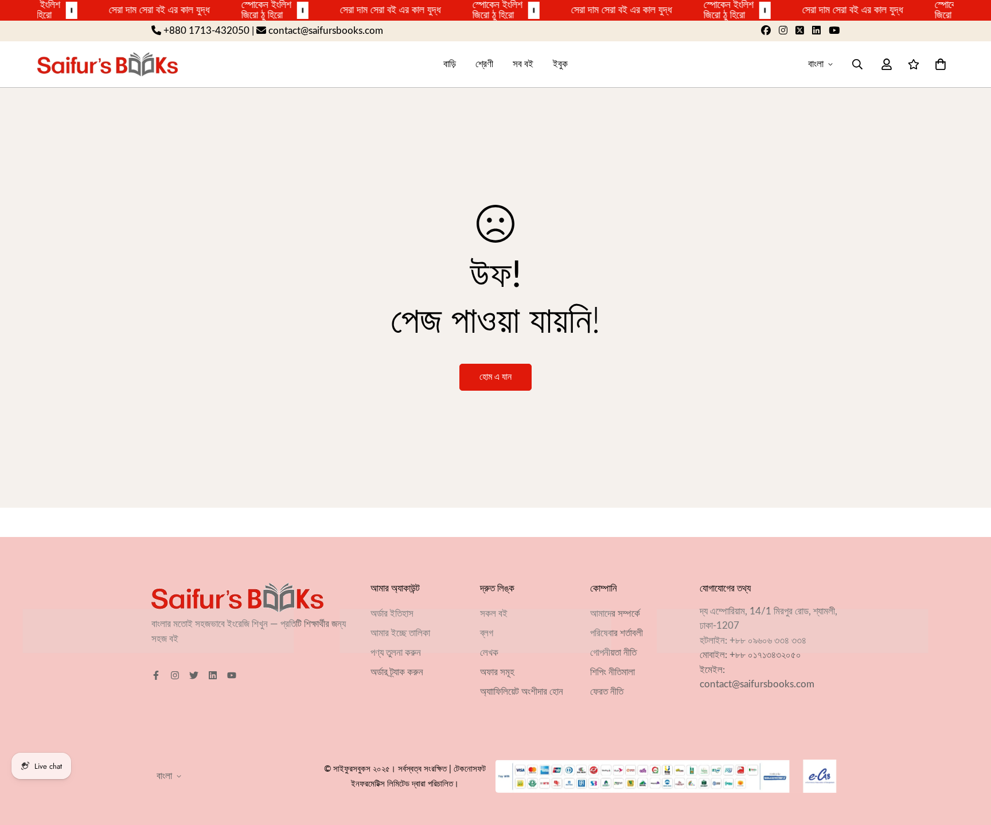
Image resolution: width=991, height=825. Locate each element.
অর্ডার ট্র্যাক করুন (396, 672)
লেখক (489, 652)
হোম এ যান (495, 377)
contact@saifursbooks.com (757, 684)
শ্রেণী (484, 64)
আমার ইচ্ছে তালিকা (400, 633)
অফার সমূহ (497, 672)
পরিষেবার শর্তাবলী (616, 633)
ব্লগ (486, 633)
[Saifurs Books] (107, 64)
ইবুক (560, 64)
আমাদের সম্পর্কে (615, 613)
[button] (938, 63)
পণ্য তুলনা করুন (395, 652)
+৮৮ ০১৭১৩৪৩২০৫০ (765, 655)
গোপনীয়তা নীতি (613, 652)
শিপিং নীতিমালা (612, 672)
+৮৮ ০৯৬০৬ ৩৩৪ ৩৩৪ (767, 640)
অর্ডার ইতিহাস (391, 613)
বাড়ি (449, 64)
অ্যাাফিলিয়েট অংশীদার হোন (521, 691)
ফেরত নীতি (606, 691)
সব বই (523, 64)
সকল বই (494, 613)
